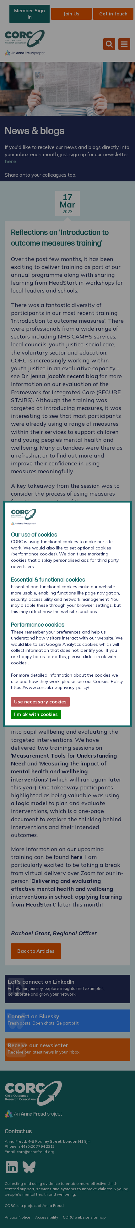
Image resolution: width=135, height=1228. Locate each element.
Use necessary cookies (40, 702)
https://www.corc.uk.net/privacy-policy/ (50, 687)
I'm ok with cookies (36, 714)
